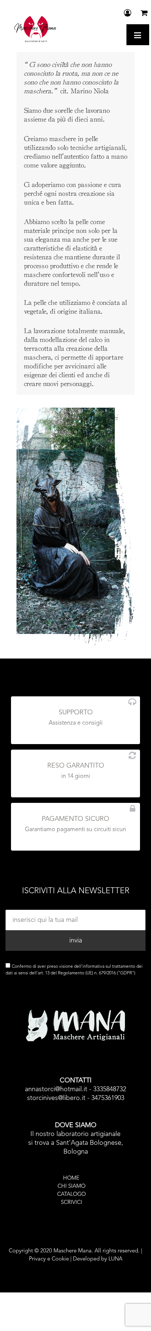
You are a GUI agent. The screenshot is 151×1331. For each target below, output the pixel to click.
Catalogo (71, 1194)
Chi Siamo (71, 1186)
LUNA (115, 1259)
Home (71, 1178)
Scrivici (71, 1202)
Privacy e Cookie (49, 1259)
